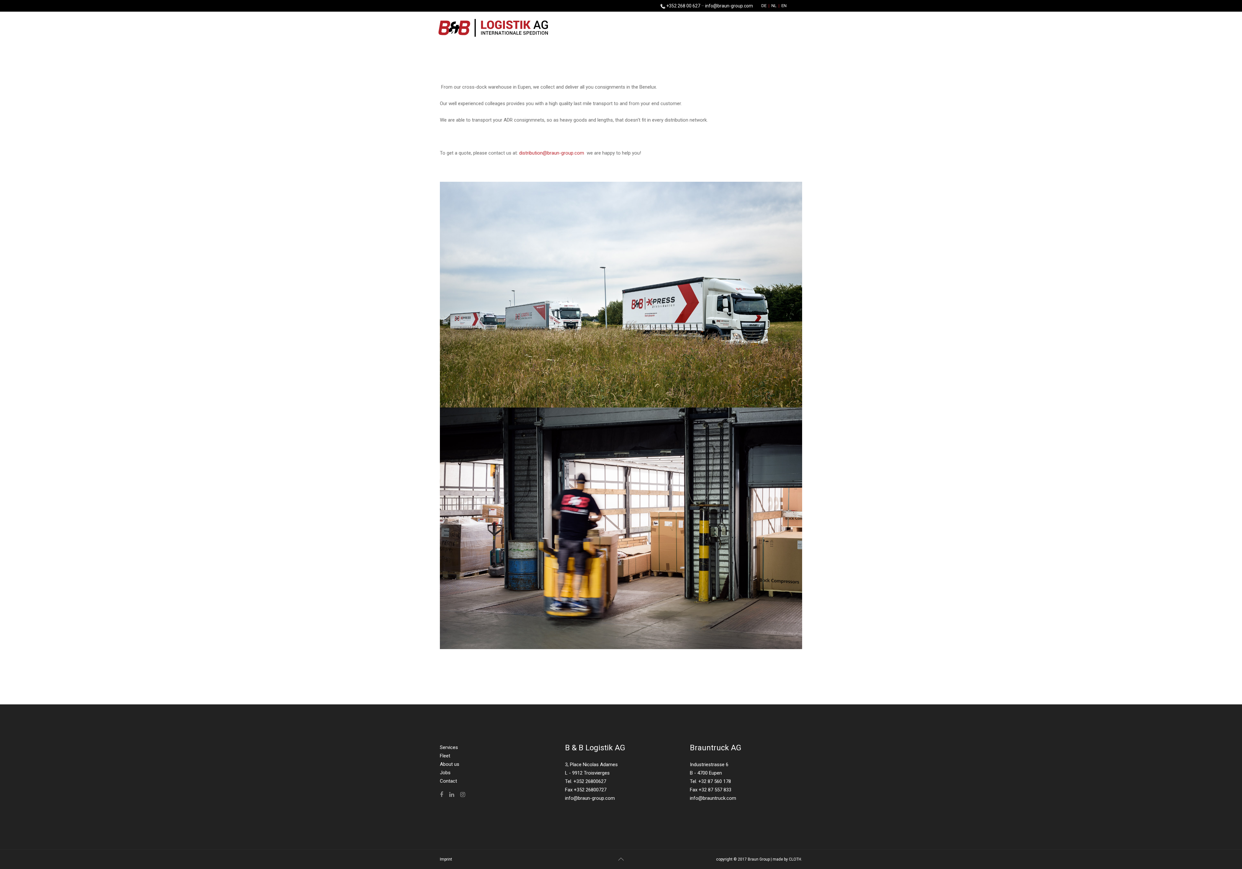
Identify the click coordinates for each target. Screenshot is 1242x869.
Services (449, 747)
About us (449, 764)
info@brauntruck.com (713, 798)
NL (774, 5)
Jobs (445, 773)
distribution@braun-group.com (551, 153)
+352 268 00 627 (682, 5)
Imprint (446, 859)
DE (764, 5)
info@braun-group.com (729, 5)
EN (783, 5)
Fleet (445, 756)
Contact (448, 781)
